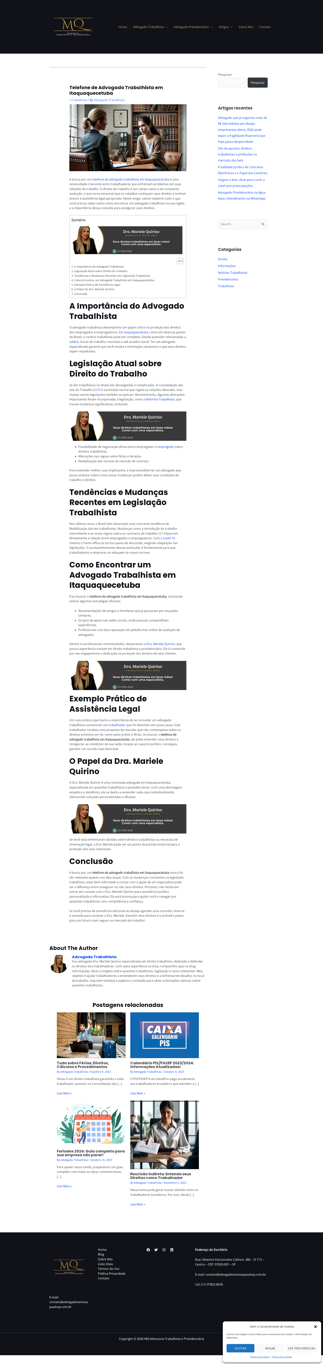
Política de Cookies (260, 1356)
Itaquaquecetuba (136, 332)
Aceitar (240, 1348)
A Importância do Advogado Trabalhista (99, 266)
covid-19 (169, 538)
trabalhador (117, 725)
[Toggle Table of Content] (178, 261)
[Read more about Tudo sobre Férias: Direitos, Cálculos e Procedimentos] (91, 1035)
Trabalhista (79, 100)
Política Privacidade (282, 1356)
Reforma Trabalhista (160, 399)
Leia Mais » (64, 1093)
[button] (315, 1326)
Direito (223, 259)
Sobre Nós (105, 1259)
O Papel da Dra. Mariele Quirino (94, 289)
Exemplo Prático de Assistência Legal (97, 284)
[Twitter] (156, 1250)
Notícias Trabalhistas (232, 273)
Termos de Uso (108, 1269)
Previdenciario (228, 279)
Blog (101, 1254)
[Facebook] (148, 1250)
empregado (165, 447)
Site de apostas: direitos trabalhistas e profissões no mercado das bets (237, 154)
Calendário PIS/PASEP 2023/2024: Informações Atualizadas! (162, 1064)
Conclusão (80, 294)
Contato (103, 1278)
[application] (166, 27)
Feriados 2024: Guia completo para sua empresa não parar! (91, 1153)
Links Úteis (105, 1264)
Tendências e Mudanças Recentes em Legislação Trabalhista (112, 275)
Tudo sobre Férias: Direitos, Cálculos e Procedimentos (83, 1064)
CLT (96, 390)
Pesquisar (225, 74)
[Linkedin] (171, 1250)
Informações (227, 266)
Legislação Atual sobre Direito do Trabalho (100, 271)
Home (102, 1250)
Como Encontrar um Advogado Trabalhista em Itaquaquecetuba (114, 280)
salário (74, 342)
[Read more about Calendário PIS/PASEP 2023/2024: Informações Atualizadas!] (164, 1035)
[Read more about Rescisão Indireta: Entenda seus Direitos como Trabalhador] (164, 1134)
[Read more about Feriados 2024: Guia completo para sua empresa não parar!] (91, 1123)
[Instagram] (164, 1250)
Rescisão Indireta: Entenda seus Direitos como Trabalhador (160, 1175)
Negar (270, 1348)
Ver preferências (301, 1348)
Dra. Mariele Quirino (160, 644)
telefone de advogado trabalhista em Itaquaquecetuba (130, 179)
